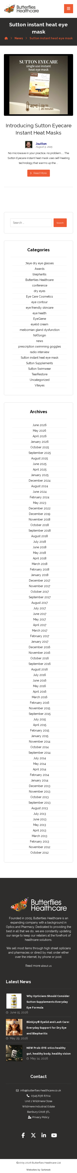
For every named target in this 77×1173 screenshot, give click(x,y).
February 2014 (39, 775)
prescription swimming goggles (39, 346)
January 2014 (39, 780)
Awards (40, 268)
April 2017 (39, 625)
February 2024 (39, 497)
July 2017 (39, 608)
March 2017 (39, 630)
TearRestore (39, 374)
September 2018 (40, 530)
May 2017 (39, 619)
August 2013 (39, 808)
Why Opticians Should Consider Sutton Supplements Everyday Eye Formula (48, 1001)
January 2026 (40, 441)
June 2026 (39, 425)
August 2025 (39, 458)
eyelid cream (39, 324)
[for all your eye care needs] (21, 9)
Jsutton (41, 144)
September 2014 (40, 752)
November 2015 (39, 708)
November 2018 (39, 519)
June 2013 (39, 819)
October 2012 (39, 852)
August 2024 (39, 486)
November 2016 (39, 652)
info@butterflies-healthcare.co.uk (40, 1090)
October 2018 (39, 525)
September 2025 (40, 452)
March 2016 (39, 697)
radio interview (39, 352)
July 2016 (39, 675)
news (39, 341)
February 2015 (39, 730)
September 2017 (40, 597)
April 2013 (39, 830)
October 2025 (39, 447)
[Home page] (6, 37)
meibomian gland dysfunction (40, 330)
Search (60, 223)
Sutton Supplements (39, 363)
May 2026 (39, 430)
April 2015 (39, 725)
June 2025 (39, 464)
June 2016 (39, 680)
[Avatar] (29, 144)
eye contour (39, 302)
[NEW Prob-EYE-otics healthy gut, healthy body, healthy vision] (14, 1053)
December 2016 (39, 647)
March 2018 (39, 564)
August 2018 (39, 536)
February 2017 (39, 636)
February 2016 (39, 702)
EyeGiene (39, 318)
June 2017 (39, 613)
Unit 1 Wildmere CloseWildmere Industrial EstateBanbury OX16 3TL (38, 1106)
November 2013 (39, 791)
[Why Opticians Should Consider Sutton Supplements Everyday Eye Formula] (14, 1001)
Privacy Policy (40, 1117)
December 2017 (39, 580)
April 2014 (39, 769)
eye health (39, 313)
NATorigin (39, 335)
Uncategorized (39, 379)
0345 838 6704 (41, 1095)
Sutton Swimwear (39, 368)
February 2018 (39, 569)
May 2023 (39, 502)
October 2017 (40, 591)
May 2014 (39, 763)
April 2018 (39, 558)
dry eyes (39, 291)
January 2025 (39, 475)
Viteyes (40, 385)
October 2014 (39, 747)
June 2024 (40, 491)
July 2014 (39, 758)
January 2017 (39, 641)
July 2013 (39, 813)
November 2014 (39, 741)
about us (46, 965)
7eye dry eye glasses (39, 263)
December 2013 (39, 786)
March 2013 (39, 836)
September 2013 (40, 802)
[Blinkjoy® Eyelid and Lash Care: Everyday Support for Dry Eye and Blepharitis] (14, 1027)
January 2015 (39, 736)
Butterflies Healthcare (39, 280)
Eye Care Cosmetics (39, 296)
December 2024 (40, 480)
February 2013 (39, 841)
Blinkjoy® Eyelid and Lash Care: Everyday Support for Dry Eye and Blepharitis (48, 1027)
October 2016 (39, 658)
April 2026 (40, 436)
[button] (23, 1135)
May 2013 (39, 824)
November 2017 (39, 586)
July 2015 (39, 719)
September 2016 (40, 663)
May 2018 (39, 552)
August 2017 (39, 602)
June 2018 (39, 547)
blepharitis (39, 274)
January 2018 (39, 575)
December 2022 (40, 508)
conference (39, 285)
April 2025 (39, 469)
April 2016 (39, 691)
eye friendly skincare (39, 307)
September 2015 (40, 713)
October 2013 (39, 797)
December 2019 (39, 514)
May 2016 (39, 686)
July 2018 (39, 541)
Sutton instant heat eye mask (39, 357)
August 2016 (39, 669)
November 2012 (39, 847)
